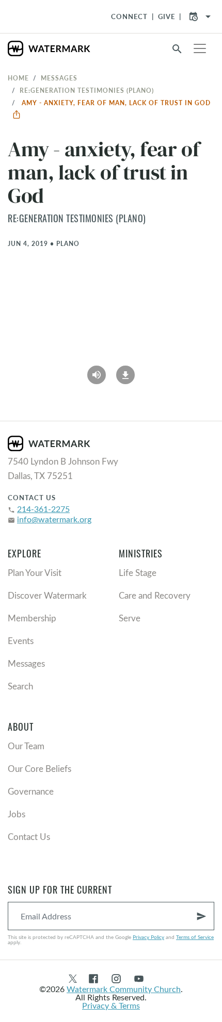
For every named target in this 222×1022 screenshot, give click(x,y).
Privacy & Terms (111, 1005)
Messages (59, 78)
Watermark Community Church (124, 988)
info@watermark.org (54, 519)
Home (18, 78)
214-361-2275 (43, 508)
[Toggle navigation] (199, 48)
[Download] (125, 371)
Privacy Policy (148, 937)
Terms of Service (195, 937)
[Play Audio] (96, 371)
